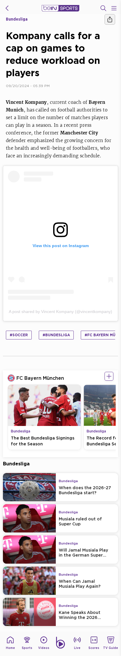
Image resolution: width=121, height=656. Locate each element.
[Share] (110, 19)
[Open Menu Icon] (113, 8)
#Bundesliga (56, 335)
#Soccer (19, 335)
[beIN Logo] (60, 8)
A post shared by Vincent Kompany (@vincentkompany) (60, 311)
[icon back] (7, 8)
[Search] (103, 8)
